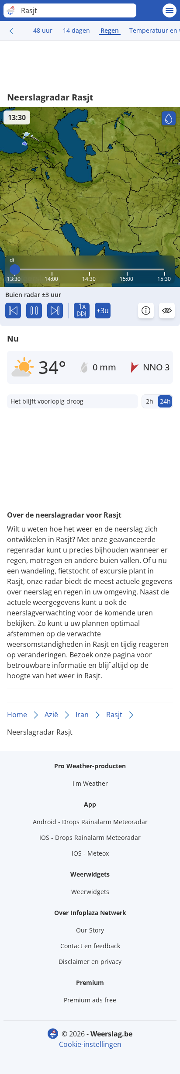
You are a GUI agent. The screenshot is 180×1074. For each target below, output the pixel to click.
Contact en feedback (90, 946)
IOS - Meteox (90, 853)
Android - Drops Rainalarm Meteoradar (90, 822)
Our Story (90, 930)
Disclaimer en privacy (90, 961)
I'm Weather (90, 783)
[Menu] (170, 10)
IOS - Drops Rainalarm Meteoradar (90, 837)
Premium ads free (90, 1000)
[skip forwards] (55, 310)
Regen (109, 30)
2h (149, 401)
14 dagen (76, 30)
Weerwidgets (90, 892)
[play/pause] (34, 310)
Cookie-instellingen (90, 1044)
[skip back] (13, 310)
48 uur (42, 30)
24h (165, 401)
